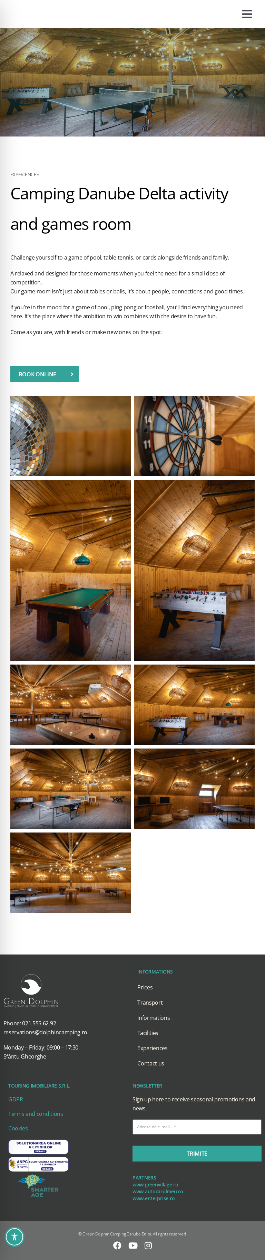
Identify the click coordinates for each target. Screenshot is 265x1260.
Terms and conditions (35, 1114)
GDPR (15, 1099)
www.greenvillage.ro (155, 1184)
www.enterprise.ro (153, 1198)
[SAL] (38, 1158)
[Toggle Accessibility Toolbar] (14, 1237)
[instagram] (148, 1245)
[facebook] (117, 1245)
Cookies (18, 1128)
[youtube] (133, 1245)
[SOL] (38, 1141)
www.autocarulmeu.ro (157, 1191)
